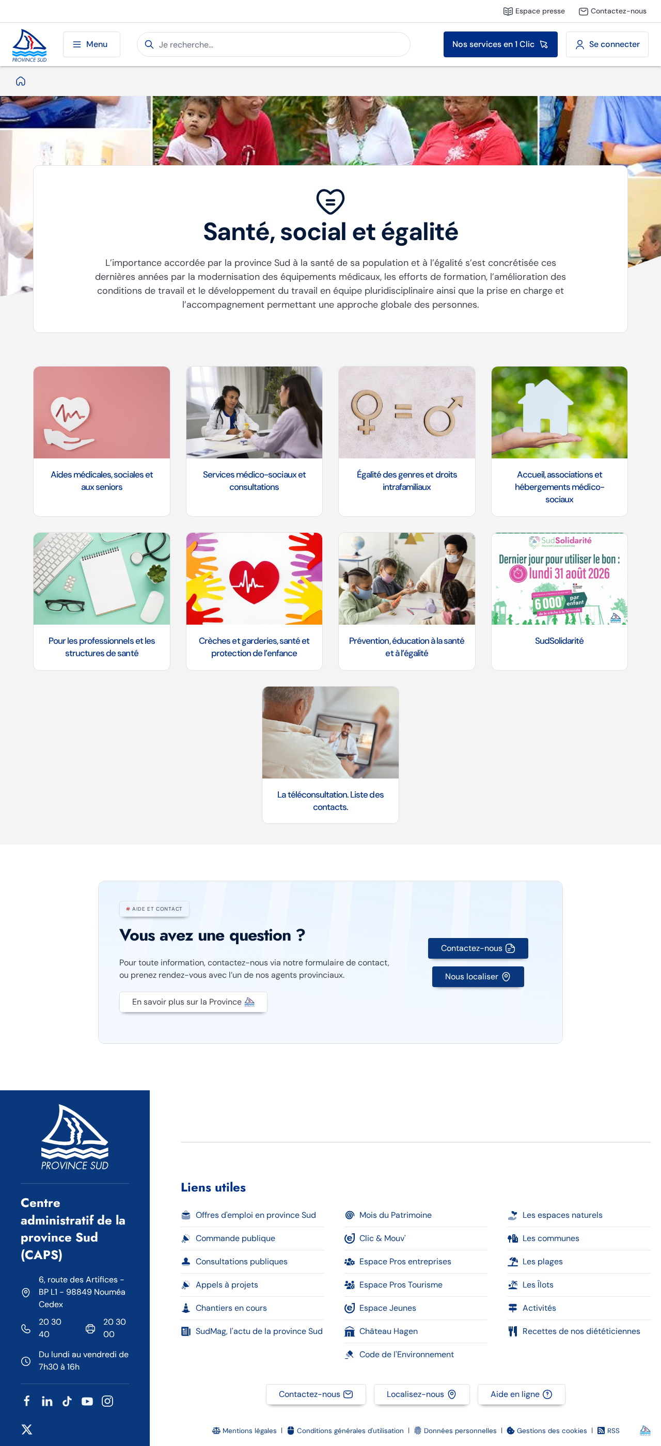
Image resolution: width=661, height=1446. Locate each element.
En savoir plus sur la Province (187, 1001)
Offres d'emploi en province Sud (256, 1215)
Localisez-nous (415, 1394)
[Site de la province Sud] (29, 44)
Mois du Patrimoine (395, 1215)
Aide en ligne (515, 1394)
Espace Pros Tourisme (401, 1284)
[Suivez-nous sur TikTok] (67, 1400)
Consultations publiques (242, 1261)
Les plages (543, 1261)
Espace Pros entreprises (405, 1261)
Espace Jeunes (387, 1307)
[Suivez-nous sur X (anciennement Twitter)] (27, 1428)
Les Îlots (538, 1284)
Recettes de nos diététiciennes (581, 1331)
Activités (539, 1307)
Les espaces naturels (563, 1215)
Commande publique (235, 1238)
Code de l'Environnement (406, 1354)
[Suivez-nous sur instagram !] (107, 1400)
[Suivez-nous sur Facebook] (27, 1400)
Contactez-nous (471, 948)
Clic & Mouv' (382, 1238)
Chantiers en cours (231, 1307)
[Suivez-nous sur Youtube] (87, 1400)
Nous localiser (471, 976)
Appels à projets (227, 1284)
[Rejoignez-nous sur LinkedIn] (47, 1400)
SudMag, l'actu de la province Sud (259, 1331)
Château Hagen (388, 1331)
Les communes (551, 1238)
